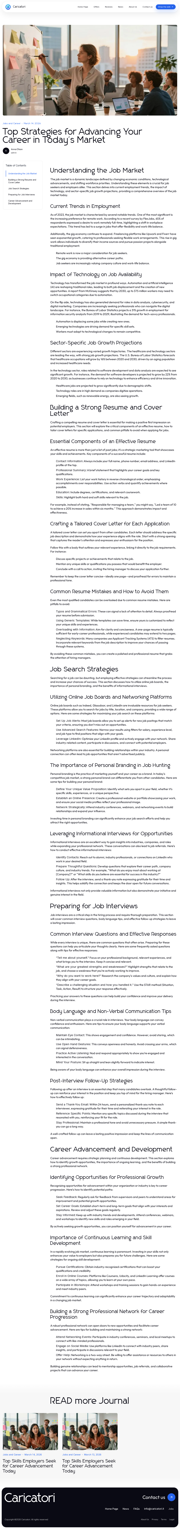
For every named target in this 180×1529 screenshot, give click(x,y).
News (126, 1508)
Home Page (111, 1508)
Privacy (155, 1519)
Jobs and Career (12, 123)
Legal (171, 1519)
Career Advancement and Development (20, 202)
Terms (163, 1519)
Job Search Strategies (18, 188)
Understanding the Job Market (22, 173)
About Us (145, 1519)
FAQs (136, 1508)
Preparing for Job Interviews (21, 194)
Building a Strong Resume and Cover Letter (22, 181)
